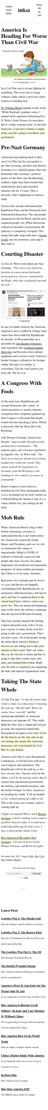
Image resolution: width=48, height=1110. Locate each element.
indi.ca (24, 10)
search (9, 6)
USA (31, 856)
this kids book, (24, 82)
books (9, 9)
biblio (9, 13)
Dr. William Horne (11, 108)
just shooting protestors (28, 343)
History (17, 859)
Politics (9, 859)
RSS (26, 877)
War (36, 856)
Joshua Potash (25, 321)
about (39, 4)
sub (39, 7)
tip (39, 11)
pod (39, 14)
